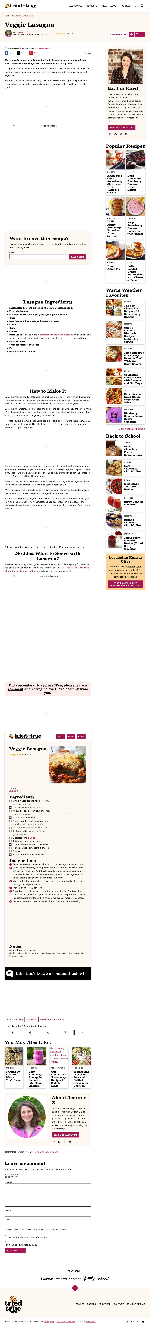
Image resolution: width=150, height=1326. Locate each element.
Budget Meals (15, 1019)
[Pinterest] (69, 1141)
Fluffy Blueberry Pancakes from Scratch (114, 230)
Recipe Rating (11, 1174)
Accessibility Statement (66, 1322)
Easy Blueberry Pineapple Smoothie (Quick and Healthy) (36, 1079)
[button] (57, 33)
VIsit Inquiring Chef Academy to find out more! (125, 584)
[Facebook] (59, 1141)
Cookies (91, 1304)
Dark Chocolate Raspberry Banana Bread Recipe (135, 183)
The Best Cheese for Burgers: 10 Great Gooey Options (132, 311)
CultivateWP (91, 1322)
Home (7, 16)
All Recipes (75, 6)
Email (12, 252)
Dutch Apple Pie (113, 267)
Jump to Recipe (118, 34)
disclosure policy (44, 48)
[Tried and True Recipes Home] (20, 6)
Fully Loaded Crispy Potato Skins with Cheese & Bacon (136, 273)
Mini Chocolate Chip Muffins (132, 468)
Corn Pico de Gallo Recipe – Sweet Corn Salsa (133, 398)
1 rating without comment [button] (45, 1152)
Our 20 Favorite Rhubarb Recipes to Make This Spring (131, 335)
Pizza (104, 6)
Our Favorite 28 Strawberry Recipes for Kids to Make (58, 1079)
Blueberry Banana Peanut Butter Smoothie (134, 417)
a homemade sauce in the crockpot (55, 334)
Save (60, 736)
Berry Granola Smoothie (133, 503)
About (114, 6)
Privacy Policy (49, 1322)
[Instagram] (54, 1141)
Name (8, 1211)
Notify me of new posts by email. (21, 1245)
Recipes (80, 1304)
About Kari (105, 1304)
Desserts (92, 6)
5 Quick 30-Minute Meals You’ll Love (13, 1076)
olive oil (31, 838)
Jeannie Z (19, 32)
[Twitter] (64, 1141)
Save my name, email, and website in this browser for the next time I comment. (37, 1230)
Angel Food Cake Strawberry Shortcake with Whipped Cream (114, 184)
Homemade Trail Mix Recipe (131, 486)
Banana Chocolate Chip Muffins (132, 522)
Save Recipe (77, 257)
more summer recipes (131, 429)
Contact (126, 6)
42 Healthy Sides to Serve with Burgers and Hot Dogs (133, 379)
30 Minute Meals (136, 1304)
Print (81, 736)
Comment (10, 1182)
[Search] (142, 6)
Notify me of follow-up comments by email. (26, 1237)
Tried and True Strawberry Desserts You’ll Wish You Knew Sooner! (134, 358)
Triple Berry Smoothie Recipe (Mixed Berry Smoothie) (133, 543)
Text (70, 736)
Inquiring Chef (135, 566)
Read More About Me (65, 1135)
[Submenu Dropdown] (83, 6)
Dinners (29, 16)
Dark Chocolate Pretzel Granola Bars (133, 450)
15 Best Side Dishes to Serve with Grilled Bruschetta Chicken (81, 1079)
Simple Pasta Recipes (52, 1019)
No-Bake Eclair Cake (73, 567)
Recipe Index (18, 16)
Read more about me (122, 127)
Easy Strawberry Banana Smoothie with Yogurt (135, 228)
